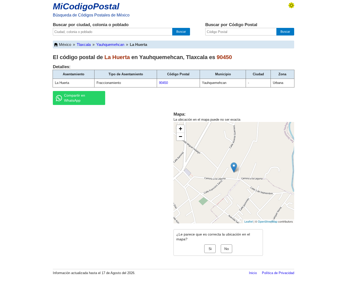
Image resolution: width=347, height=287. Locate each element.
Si (210, 249)
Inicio (253, 273)
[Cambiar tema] (291, 5)
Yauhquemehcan (110, 44)
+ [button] (180, 128)
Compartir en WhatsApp (74, 97)
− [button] (180, 136)
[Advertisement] (107, 148)
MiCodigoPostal (86, 6)
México (65, 44)
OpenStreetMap (267, 221)
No (226, 249)
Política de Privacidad (278, 273)
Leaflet (248, 221)
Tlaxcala (84, 44)
